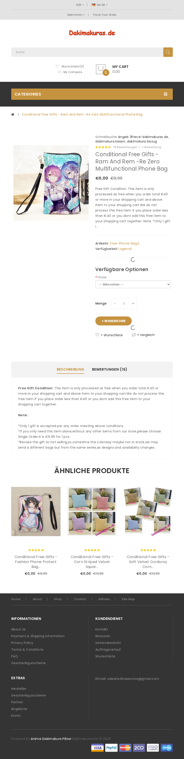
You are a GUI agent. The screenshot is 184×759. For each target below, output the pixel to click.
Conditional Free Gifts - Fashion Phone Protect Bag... (36, 561)
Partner (17, 702)
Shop (58, 599)
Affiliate (104, 599)
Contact (80, 599)
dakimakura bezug (142, 141)
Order (102, 277)
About (37, 599)
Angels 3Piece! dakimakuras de (143, 137)
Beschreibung (70, 369)
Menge (101, 303)
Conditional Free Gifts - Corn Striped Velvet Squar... (92, 561)
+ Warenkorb (113, 321)
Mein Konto (75, 15)
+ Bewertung (151, 147)
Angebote (19, 709)
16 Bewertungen (125, 147)
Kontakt (101, 629)
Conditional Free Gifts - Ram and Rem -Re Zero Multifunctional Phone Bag (82, 114)
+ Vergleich (146, 335)
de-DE (101, 5)
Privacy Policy (22, 643)
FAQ (14, 656)
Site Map (128, 599)
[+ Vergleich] (50, 573)
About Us (18, 629)
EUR (79, 5)
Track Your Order (104, 15)
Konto (16, 715)
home (15, 599)
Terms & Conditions (27, 649)
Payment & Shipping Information (38, 636)
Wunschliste (105, 656)
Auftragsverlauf (108, 649)
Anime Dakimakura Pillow (51, 739)
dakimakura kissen (110, 141)
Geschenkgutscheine (28, 663)
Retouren (102, 636)
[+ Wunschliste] (42, 573)
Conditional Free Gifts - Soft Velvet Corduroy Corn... (148, 561)
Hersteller (18, 688)
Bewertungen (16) (109, 369)
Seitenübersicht (108, 643)
